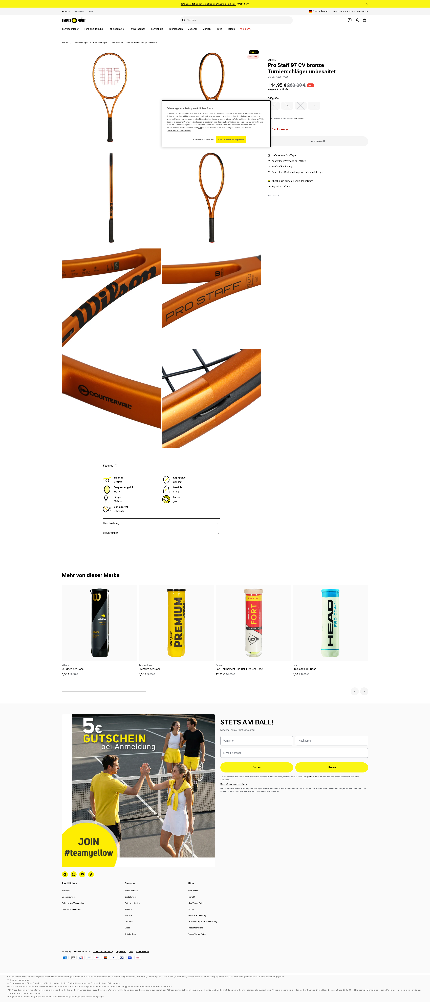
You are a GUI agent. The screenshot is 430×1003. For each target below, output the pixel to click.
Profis (219, 29)
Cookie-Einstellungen (71, 909)
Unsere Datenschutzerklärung (233, 784)
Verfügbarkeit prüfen (279, 186)
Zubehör (192, 29)
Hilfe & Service (131, 891)
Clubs (127, 928)
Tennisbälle (157, 29)
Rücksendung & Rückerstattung (202, 921)
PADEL (92, 11)
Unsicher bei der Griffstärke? (286, 118)
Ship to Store (130, 934)
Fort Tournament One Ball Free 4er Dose (239, 669)
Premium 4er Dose (150, 669)
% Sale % (245, 29)
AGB (131, 951)
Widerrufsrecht (142, 951)
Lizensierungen (69, 897)
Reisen (231, 29)
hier (200, 127)
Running (79, 11)
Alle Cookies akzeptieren (231, 139)
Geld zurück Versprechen (73, 903)
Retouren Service (132, 903)
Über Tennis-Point (196, 903)
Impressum (121, 951)
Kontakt (191, 897)
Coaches (129, 921)
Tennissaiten (176, 29)
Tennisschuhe (116, 29)
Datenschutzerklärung (103, 951)
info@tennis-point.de (312, 777)
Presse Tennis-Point (197, 934)
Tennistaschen (137, 29)
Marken (207, 29)
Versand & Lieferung (197, 915)
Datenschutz (173, 130)
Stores (191, 909)
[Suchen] (184, 20)
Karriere (128, 915)
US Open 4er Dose (73, 669)
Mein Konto (193, 891)
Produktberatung (195, 928)
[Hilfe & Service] (349, 20)
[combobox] (236, 20)
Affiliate (128, 909)
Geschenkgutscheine (358, 11)
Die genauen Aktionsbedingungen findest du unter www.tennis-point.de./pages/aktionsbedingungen (56, 997)
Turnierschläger (100, 42)
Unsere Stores (339, 11)
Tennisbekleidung (93, 29)
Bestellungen (131, 897)
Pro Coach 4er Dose (304, 669)
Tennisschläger (70, 29)
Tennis (66, 11)
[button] (355, 691)
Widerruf (65, 891)
